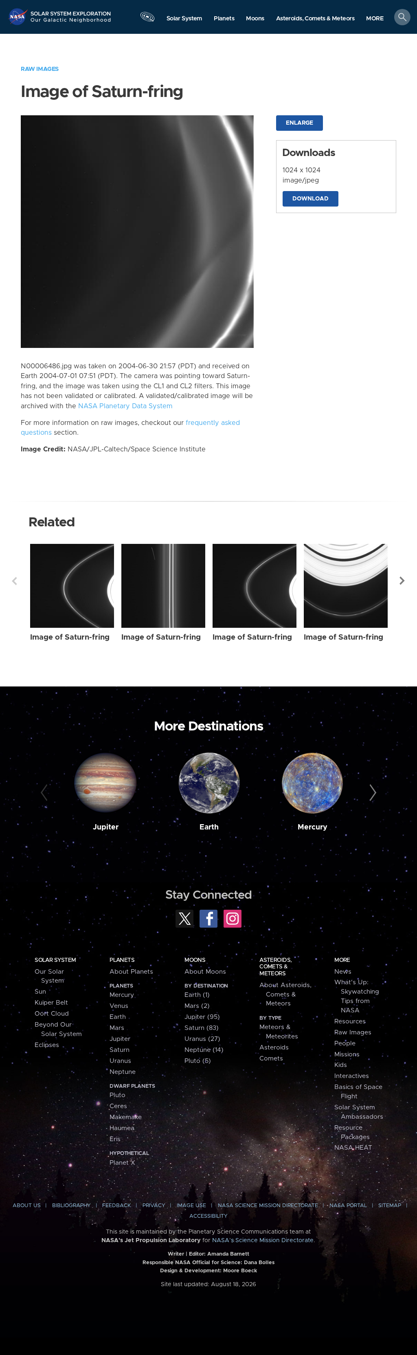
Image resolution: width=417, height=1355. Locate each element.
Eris (115, 1139)
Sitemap (389, 1205)
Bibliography (71, 1205)
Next (403, 581)
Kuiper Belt (51, 1003)
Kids (340, 1065)
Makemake (126, 1117)
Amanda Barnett (228, 1254)
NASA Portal (348, 1205)
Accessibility (208, 1216)
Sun (40, 992)
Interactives (351, 1076)
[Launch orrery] (147, 19)
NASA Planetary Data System (125, 406)
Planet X (122, 1163)
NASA (18, 16)
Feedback (116, 1205)
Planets (122, 960)
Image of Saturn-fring (70, 637)
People (345, 1043)
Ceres (118, 1106)
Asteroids (274, 1048)
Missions (347, 1054)
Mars (117, 1028)
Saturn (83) (201, 1028)
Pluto (117, 1095)
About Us (27, 1205)
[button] (374, 19)
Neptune (123, 1072)
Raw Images (40, 69)
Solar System (55, 960)
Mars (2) (197, 1006)
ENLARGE (299, 123)
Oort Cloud (52, 1014)
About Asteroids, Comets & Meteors (285, 994)
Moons (194, 960)
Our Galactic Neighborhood (71, 22)
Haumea (122, 1128)
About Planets (131, 972)
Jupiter (106, 827)
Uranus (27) (202, 1039)
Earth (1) (197, 995)
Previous (14, 581)
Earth (209, 827)
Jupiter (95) (202, 1017)
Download (310, 199)
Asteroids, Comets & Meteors (275, 967)
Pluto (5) (197, 1061)
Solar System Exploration (71, 11)
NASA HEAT (353, 1148)
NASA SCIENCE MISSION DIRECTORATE (268, 1205)
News (342, 972)
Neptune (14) (204, 1050)
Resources (350, 1021)
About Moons (205, 972)
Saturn (119, 1050)
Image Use (191, 1205)
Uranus (120, 1061)
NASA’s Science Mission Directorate (263, 1240)
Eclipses (47, 1045)
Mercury (312, 827)
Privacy (154, 1205)
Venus (119, 1006)
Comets (271, 1059)
